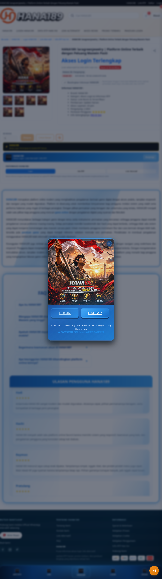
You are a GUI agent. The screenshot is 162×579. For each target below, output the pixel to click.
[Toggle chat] (154, 570)
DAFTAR (95, 313)
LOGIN (65, 313)
